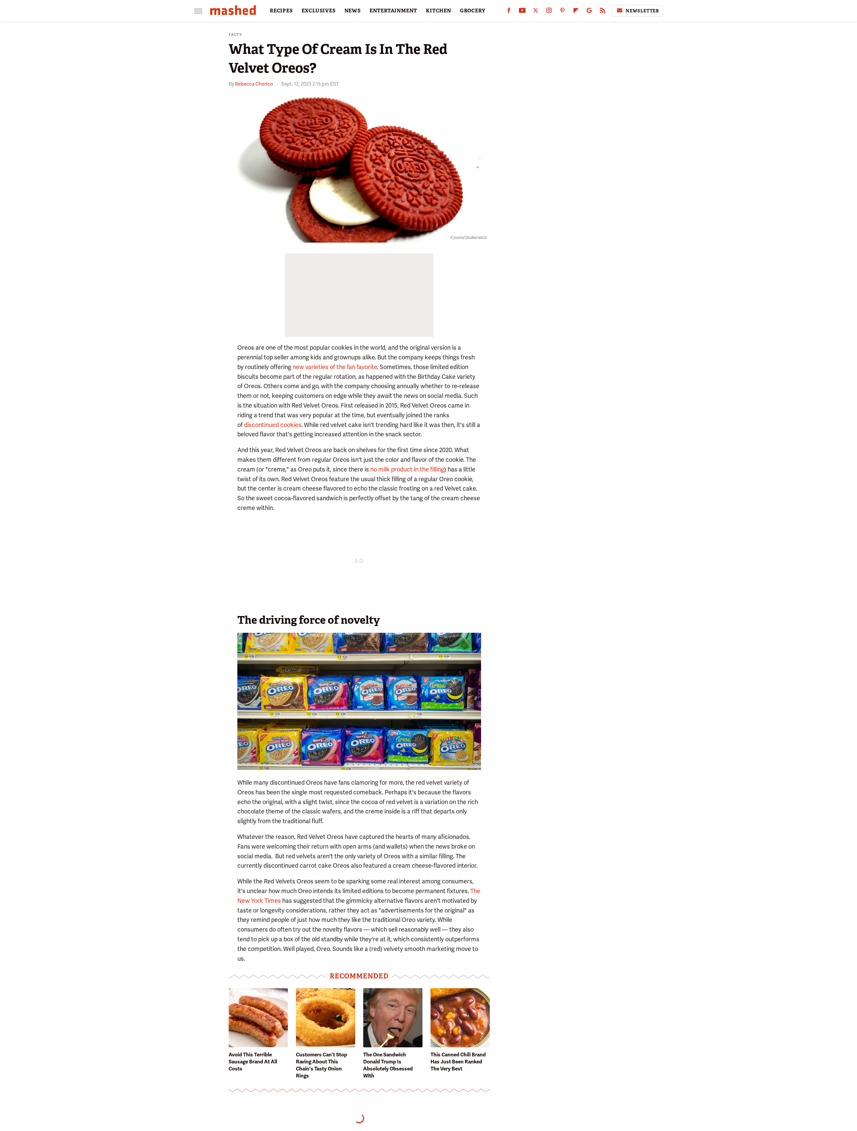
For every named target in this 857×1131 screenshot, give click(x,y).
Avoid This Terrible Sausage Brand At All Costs (253, 1061)
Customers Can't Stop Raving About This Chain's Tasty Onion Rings (321, 1065)
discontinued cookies (272, 425)
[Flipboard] (576, 12)
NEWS (352, 10)
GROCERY (472, 10)
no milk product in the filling (407, 469)
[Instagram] (549, 12)
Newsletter (642, 11)
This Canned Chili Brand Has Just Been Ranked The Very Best (458, 1061)
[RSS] (603, 12)
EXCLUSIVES (319, 10)
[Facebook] (509, 12)
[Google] (589, 12)
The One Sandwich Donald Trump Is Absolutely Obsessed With (388, 1065)
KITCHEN (438, 10)
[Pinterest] (562, 12)
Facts (235, 34)
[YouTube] (522, 12)
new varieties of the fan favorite (335, 367)
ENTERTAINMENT (393, 10)
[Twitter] (536, 12)
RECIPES (281, 10)
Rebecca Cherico (254, 84)
